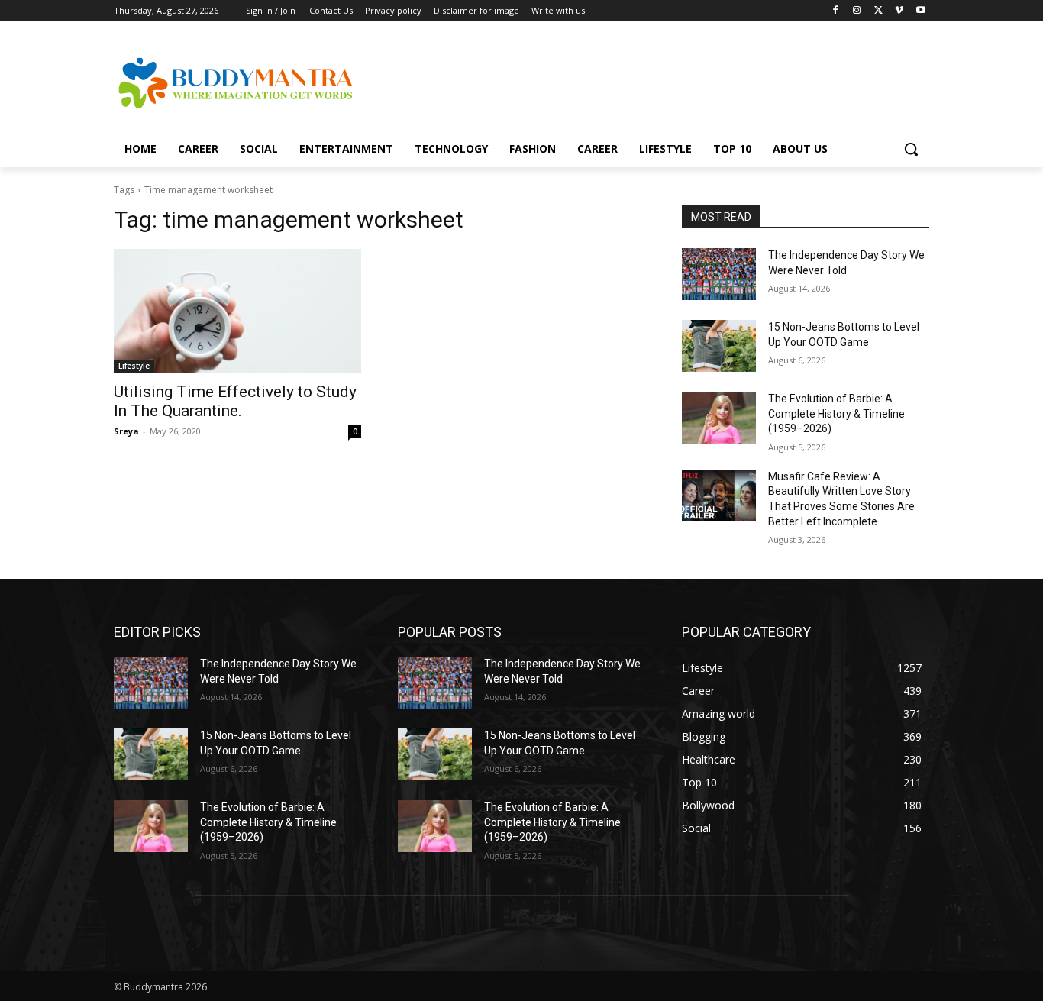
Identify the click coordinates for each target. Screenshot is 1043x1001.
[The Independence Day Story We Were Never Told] (719, 274)
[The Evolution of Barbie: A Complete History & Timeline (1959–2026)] (719, 418)
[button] (911, 149)
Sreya (126, 431)
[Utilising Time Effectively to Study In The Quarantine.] (237, 311)
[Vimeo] (899, 11)
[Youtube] (920, 11)
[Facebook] (835, 11)
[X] (878, 11)
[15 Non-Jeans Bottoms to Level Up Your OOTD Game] (719, 346)
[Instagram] (857, 11)
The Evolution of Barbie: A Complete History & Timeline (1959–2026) (836, 413)
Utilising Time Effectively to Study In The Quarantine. (235, 401)
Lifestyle (134, 365)
